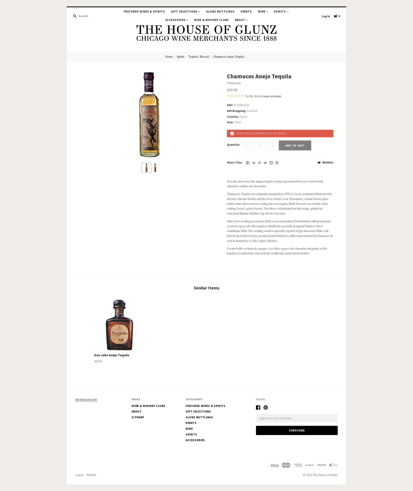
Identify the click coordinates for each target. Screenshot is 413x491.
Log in (326, 16)
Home (169, 57)
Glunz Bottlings (220, 11)
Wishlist (327, 162)
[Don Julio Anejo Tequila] (119, 325)
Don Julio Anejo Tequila (111, 355)
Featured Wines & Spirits (144, 11)
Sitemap (138, 417)
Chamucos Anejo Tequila (228, 57)
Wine (261, 11)
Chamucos (234, 83)
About (240, 20)
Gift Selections (184, 11)
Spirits (280, 11)
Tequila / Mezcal (198, 57)
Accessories (175, 20)
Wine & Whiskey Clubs (211, 20)
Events (246, 11)
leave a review (272, 96)
